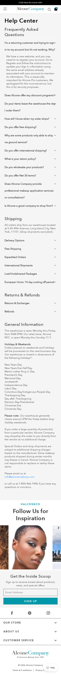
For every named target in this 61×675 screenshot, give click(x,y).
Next (58, 527)
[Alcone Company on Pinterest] (29, 613)
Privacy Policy (42, 670)
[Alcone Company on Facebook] (11, 613)
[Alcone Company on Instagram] (48, 613)
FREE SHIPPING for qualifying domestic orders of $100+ (30, 2)
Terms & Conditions (22, 670)
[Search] (49, 9)
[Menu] (5, 9)
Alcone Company (34, 665)
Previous (2, 527)
